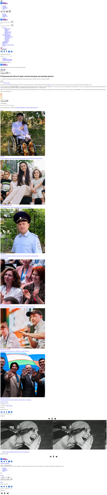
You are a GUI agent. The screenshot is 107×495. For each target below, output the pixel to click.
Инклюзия (7, 33)
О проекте (5, 58)
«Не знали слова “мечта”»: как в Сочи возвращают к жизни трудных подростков (15, 207)
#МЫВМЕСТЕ (5, 42)
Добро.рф (8, 304)
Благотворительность (9, 36)
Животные (7, 29)
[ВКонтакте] (49, 418)
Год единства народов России (8, 44)
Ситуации (5, 6)
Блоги (4, 8)
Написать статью (4, 49)
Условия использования (20, 107)
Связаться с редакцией (4, 463)
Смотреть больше (4, 257)
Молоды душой (8, 32)
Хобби (6, 30)
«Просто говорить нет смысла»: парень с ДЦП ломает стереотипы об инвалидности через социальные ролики (21, 158)
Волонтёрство (7, 35)
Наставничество (8, 31)
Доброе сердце (7, 28)
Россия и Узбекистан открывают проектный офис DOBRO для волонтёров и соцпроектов (17, 306)
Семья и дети (7, 37)
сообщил (49, 84)
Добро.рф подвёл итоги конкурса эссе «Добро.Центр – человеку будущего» (14, 351)
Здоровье (6, 39)
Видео (4, 45)
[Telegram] (55, 418)
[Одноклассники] (52, 418)
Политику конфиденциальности (32, 107)
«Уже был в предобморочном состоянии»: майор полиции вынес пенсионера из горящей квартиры (19, 255)
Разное (1, 71)
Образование (5, 7)
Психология (7, 40)
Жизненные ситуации (7, 34)
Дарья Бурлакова (9, 405)
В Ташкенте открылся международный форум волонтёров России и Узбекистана (15, 399)
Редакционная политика (7, 59)
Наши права (7, 38)
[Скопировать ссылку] (58, 418)
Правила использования (7, 60)
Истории (4, 5)
